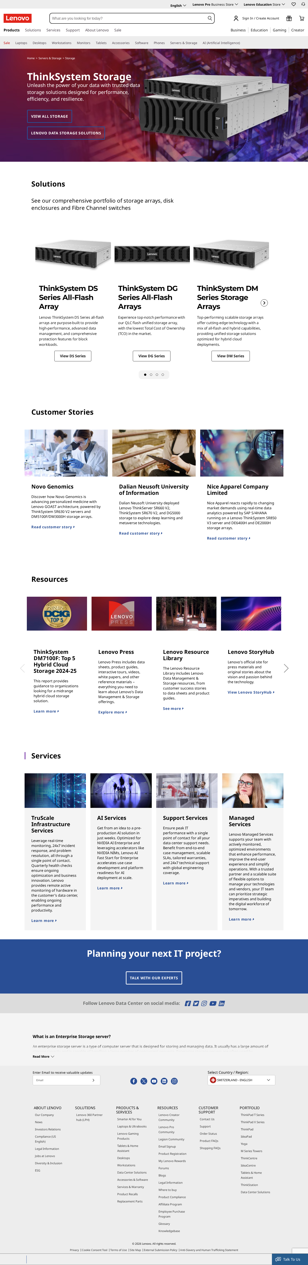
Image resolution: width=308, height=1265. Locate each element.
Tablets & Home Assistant (127, 1148)
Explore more (111, 712)
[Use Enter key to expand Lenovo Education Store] (283, 4)
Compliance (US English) (45, 1138)
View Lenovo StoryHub (250, 692)
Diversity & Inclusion (48, 1163)
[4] (163, 375)
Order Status (208, 1134)
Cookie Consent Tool (94, 1250)
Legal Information (47, 1149)
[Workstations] (73, 43)
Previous (21, 665)
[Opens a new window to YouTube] (213, 1003)
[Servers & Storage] (199, 43)
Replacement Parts (130, 1201)
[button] (293, 4)
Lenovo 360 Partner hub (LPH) (89, 1117)
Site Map (135, 1250)
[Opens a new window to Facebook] (188, 1003)
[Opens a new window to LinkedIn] (221, 1003)
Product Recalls (127, 1194)
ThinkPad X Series (252, 1122)
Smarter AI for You (129, 1119)
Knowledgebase (169, 1231)
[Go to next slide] (264, 302)
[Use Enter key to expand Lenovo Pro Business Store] (236, 4)
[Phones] (166, 43)
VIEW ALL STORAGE (49, 116)
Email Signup (167, 1146)
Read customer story (52, 526)
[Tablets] (108, 43)
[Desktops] (48, 43)
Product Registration (172, 1154)
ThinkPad (247, 1129)
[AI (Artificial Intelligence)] (241, 43)
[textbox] (242, 1080)
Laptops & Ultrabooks (132, 1126)
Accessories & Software (132, 1180)
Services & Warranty (130, 1187)
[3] (157, 375)
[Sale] (11, 43)
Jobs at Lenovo (45, 1156)
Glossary (164, 1224)
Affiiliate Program (170, 1204)
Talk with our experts (154, 977)
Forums (164, 1168)
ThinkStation (249, 1185)
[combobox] (128, 18)
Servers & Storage (50, 58)
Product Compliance (172, 1197)
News (38, 1122)
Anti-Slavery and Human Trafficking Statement (209, 1250)
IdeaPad (246, 1136)
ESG (37, 1170)
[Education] (269, 29)
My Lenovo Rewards (172, 1161)
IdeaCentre (248, 1165)
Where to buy (168, 1190)
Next (281, 665)
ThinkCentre (249, 1158)
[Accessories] (131, 43)
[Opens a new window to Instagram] (204, 1003)
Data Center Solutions (132, 1172)
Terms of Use (118, 1250)
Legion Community (171, 1139)
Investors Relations (48, 1129)
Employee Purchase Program (172, 1213)
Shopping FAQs (210, 1148)
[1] (145, 375)
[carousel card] (73, 297)
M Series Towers (251, 1151)
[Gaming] (287, 29)
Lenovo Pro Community (167, 1129)
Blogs (162, 1175)
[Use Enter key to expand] (281, 19)
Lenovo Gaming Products (128, 1136)
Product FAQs (209, 1141)
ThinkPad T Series (252, 1115)
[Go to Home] (18, 18)
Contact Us (207, 1119)
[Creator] (306, 29)
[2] (151, 375)
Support (205, 1126)
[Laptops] (29, 43)
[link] (303, 5)
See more (172, 708)
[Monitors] (92, 43)
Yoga (244, 1144)
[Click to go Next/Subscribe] (93, 1080)
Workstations (126, 1165)
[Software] (150, 43)
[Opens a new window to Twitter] (196, 1003)
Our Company (44, 1115)
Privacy (74, 1250)
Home (31, 58)
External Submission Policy (160, 1250)
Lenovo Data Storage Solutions (66, 133)
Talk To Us (291, 1259)
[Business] (247, 29)
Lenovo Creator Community (169, 1117)
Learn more (45, 711)
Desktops (123, 1158)
